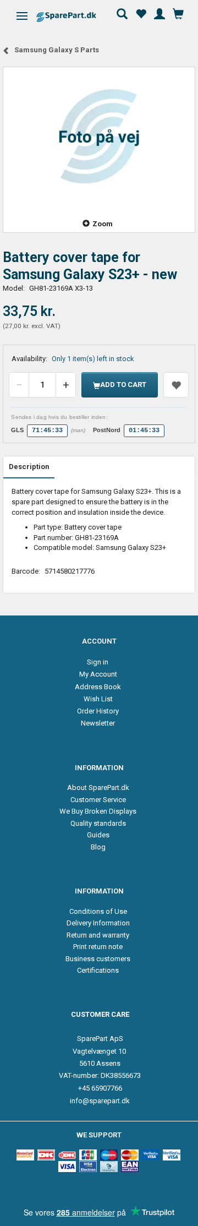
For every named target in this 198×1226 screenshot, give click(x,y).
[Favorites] (141, 13)
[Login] (159, 13)
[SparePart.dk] (76, 16)
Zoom (102, 224)
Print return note (98, 946)
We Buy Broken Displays (97, 811)
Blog (98, 847)
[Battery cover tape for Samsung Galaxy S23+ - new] (98, 136)
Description (29, 466)
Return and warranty (98, 935)
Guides (98, 835)
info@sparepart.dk (100, 1101)
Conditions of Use (98, 911)
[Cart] (178, 13)
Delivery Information (98, 923)
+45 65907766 (100, 1088)
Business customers (97, 959)
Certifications (98, 970)
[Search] (122, 13)
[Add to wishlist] (176, 384)
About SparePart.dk (98, 787)
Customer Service (98, 799)
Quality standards (98, 823)
